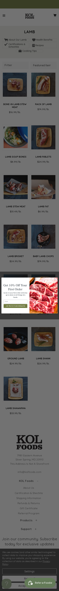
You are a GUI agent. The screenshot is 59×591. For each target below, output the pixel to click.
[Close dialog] (55, 279)
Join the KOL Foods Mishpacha (15, 306)
